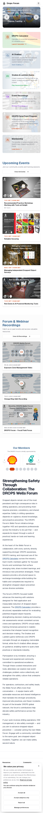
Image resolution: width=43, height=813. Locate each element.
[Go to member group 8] (35, 469)
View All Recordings (20, 336)
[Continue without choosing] (38, 766)
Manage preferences (21, 807)
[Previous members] (4, 460)
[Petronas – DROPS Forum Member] (31, 460)
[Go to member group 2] (12, 469)
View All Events (19, 172)
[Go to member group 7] (31, 469)
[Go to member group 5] (24, 469)
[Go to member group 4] (20, 469)
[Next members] (38, 460)
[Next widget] (36, 17)
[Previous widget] (6, 17)
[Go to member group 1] (7, 469)
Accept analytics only (21, 798)
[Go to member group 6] (28, 469)
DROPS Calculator (11, 558)
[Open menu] (38, 3)
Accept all (21, 793)
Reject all (21, 803)
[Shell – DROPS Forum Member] (12, 460)
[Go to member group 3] (16, 469)
